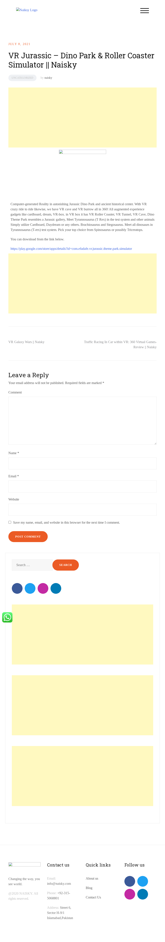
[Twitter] (30, 588)
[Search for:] (32, 565)
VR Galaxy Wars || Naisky (26, 342)
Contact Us (93, 897)
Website (13, 499)
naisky (48, 77)
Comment (15, 392)
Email (13, 476)
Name (13, 453)
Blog (89, 888)
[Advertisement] (81, 117)
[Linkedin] (55, 588)
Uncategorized (22, 77)
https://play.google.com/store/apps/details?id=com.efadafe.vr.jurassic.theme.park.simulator (71, 248)
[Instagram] (43, 588)
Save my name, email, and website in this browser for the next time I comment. (66, 522)
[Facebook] (17, 588)
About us (92, 878)
